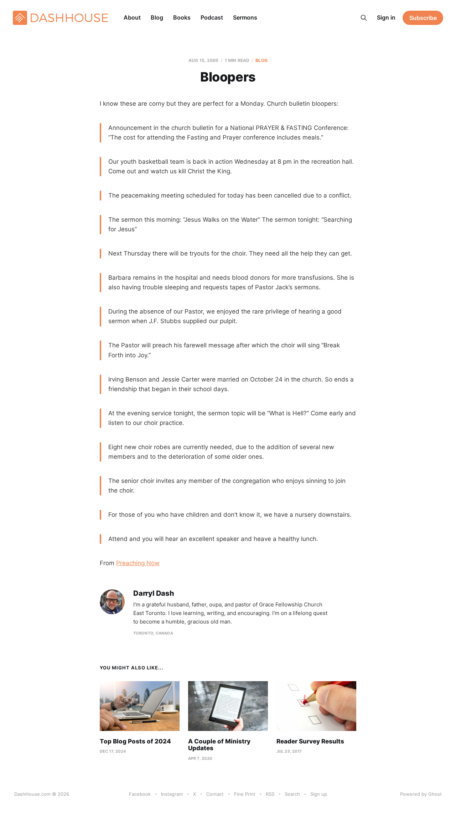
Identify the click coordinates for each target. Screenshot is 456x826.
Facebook (140, 794)
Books (182, 17)
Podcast (212, 17)
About (132, 17)
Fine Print (244, 794)
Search (292, 794)
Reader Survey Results (310, 741)
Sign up (318, 794)
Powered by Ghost (421, 794)
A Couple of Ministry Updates (219, 745)
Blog (157, 17)
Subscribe (423, 17)
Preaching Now (138, 563)
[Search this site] (363, 17)
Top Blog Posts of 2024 (135, 741)
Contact (215, 794)
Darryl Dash (153, 593)
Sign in (386, 17)
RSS (270, 794)
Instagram (172, 794)
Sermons (245, 17)
